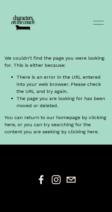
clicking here (83, 132)
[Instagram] (56, 179)
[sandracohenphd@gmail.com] (71, 179)
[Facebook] (41, 179)
